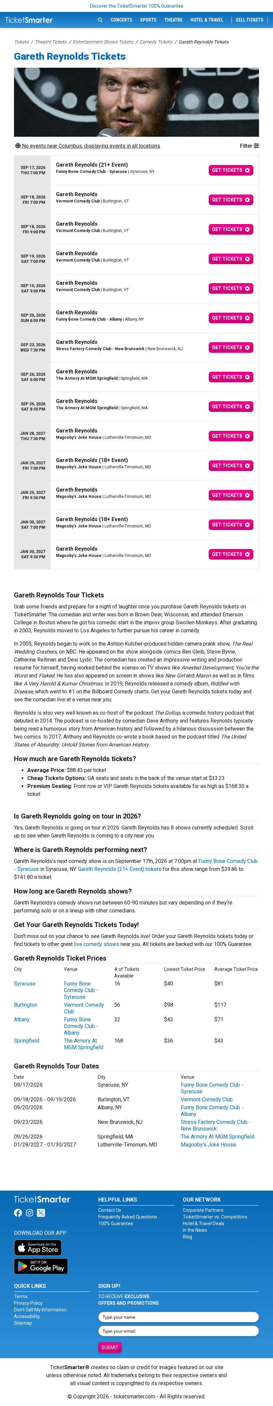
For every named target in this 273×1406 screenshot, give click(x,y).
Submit (110, 1347)
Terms (21, 1296)
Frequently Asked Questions (127, 1216)
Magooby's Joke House (208, 1144)
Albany (22, 1019)
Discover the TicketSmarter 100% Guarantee (136, 6)
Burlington (25, 1005)
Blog (187, 1236)
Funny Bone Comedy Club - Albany (81, 1026)
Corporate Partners (203, 1210)
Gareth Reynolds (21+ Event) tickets (119, 869)
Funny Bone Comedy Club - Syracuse (81, 990)
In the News (195, 1230)
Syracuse (25, 983)
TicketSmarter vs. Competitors (215, 1216)
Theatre (173, 20)
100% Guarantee (115, 1223)
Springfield (26, 1041)
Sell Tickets (249, 20)
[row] (136, 170)
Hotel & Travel (206, 20)
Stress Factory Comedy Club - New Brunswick (216, 1125)
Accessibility (27, 1316)
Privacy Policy (28, 1303)
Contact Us (109, 1210)
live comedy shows (96, 944)
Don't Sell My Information (40, 1309)
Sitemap (23, 1323)
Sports (148, 20)
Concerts (121, 20)
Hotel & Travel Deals (203, 1223)
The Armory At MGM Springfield (83, 1044)
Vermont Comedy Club (207, 1099)
